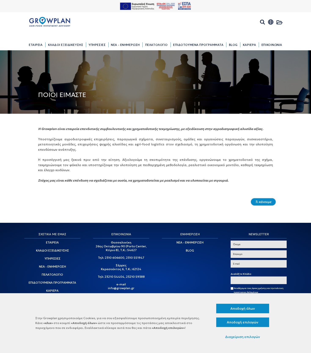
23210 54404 (114, 277)
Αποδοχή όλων (242, 308)
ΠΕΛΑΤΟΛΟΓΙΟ (52, 274)
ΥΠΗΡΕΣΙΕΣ (52, 258)
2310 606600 (114, 258)
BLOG (190, 250)
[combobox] (259, 280)
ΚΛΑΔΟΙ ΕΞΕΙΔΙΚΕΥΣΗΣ (52, 250)
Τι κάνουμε (263, 202)
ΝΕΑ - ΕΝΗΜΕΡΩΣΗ (52, 266)
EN (275, 27)
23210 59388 (135, 277)
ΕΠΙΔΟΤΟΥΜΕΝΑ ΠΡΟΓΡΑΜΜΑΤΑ (52, 283)
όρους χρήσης (259, 288)
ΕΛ (267, 27)
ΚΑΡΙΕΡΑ (52, 291)
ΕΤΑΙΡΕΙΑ (52, 242)
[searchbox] (233, 280)
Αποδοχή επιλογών (242, 322)
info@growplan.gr (121, 288)
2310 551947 (135, 258)
